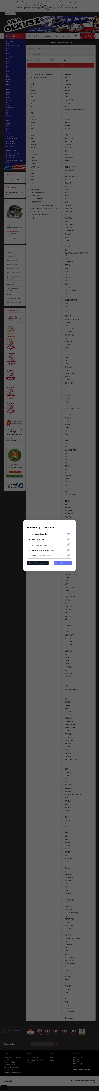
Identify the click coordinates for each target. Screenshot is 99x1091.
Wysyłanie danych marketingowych (43, 550)
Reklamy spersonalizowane (41, 556)
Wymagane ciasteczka (39, 534)
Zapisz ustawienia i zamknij (38, 563)
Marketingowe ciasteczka (40, 539)
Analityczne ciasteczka (39, 545)
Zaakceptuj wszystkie (62, 563)
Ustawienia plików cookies (40, 527)
